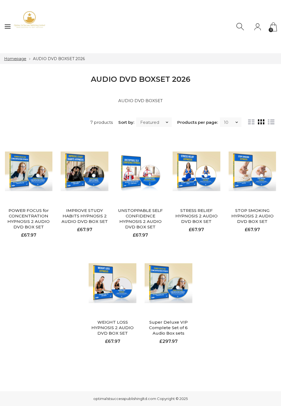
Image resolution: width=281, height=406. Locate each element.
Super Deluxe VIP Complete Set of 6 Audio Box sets (168, 328)
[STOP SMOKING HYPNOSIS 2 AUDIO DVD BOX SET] (252, 171)
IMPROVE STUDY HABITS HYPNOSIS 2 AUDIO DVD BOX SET (84, 216)
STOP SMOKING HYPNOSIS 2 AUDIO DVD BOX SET (252, 216)
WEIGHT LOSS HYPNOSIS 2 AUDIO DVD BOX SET (112, 328)
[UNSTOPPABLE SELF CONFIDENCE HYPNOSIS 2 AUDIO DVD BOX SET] (140, 171)
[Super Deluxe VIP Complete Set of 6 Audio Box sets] (168, 283)
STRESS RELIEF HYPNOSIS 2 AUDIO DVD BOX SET (196, 216)
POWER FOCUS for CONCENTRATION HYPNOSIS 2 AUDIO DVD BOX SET (28, 218)
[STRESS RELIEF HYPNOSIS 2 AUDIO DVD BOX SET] (196, 171)
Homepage (15, 58)
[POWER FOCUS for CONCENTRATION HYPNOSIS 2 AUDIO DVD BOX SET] (29, 171)
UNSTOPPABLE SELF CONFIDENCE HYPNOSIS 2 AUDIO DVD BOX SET (140, 218)
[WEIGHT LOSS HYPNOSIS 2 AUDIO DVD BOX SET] (112, 283)
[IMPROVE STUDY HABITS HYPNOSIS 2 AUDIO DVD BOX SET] (84, 171)
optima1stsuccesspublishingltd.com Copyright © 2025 (140, 398)
